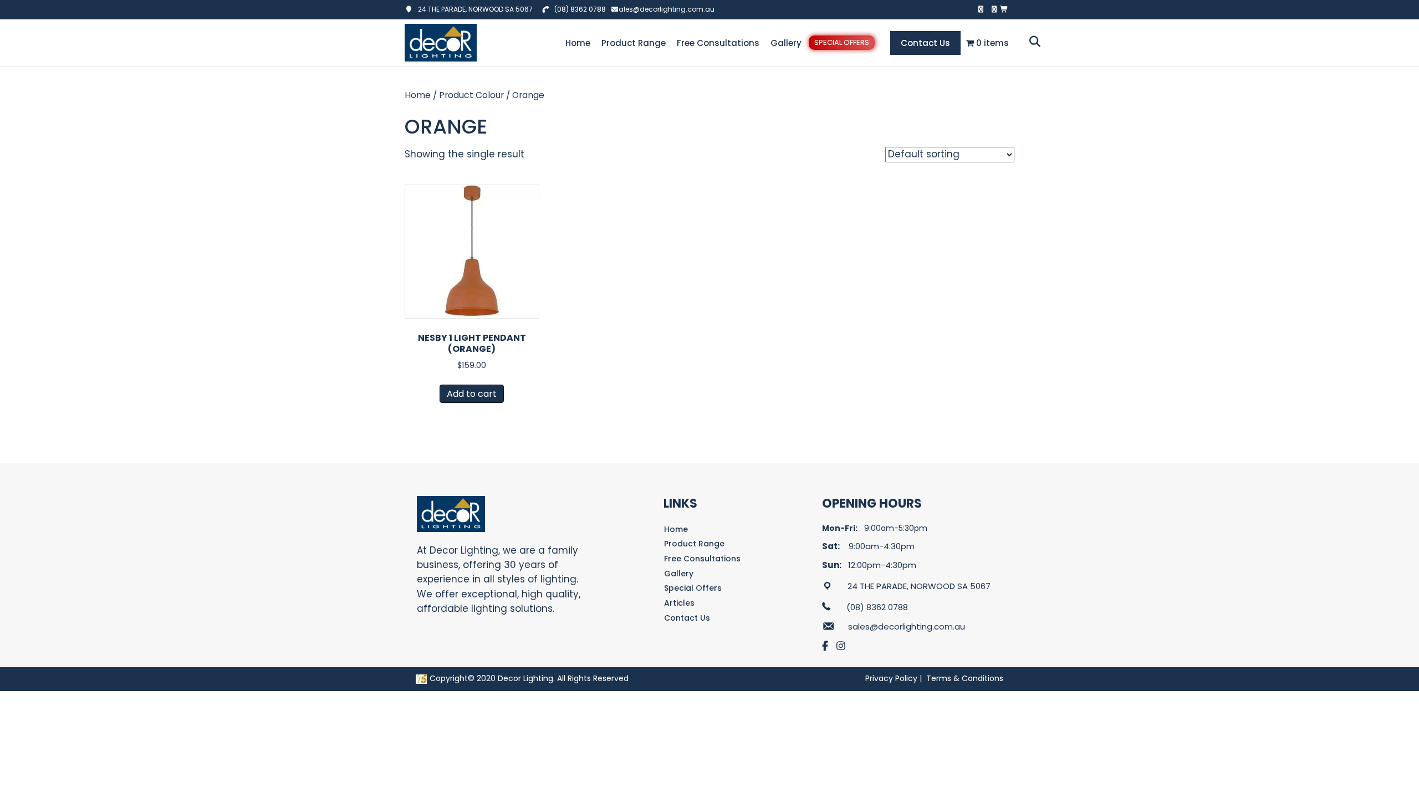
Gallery (786, 43)
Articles (679, 602)
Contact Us (925, 43)
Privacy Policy (891, 678)
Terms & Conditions (964, 678)
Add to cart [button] (472, 393)
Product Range (633, 43)
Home (577, 43)
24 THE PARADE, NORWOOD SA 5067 (473, 9)
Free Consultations (718, 43)
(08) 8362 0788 (580, 9)
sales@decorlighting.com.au (664, 9)
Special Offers (841, 42)
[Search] (1032, 41)
